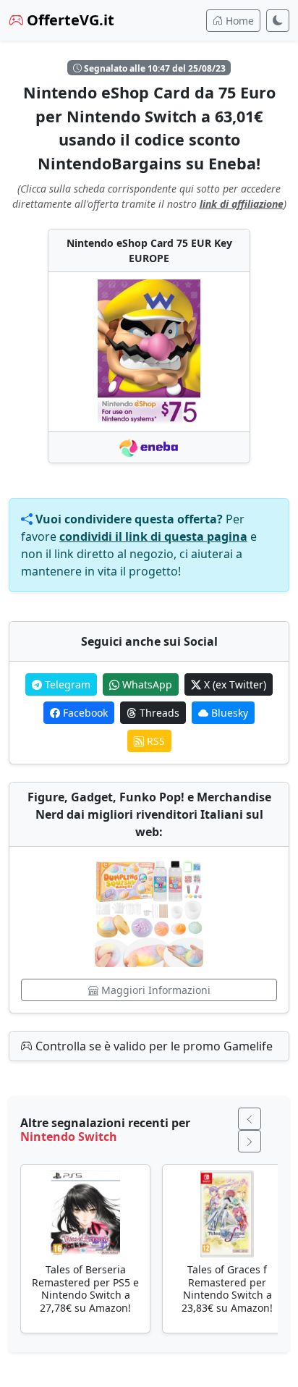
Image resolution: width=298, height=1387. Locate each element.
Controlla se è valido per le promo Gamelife (153, 1046)
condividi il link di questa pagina (153, 536)
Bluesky (228, 713)
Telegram (66, 684)
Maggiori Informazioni (154, 990)
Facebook (84, 713)
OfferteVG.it (68, 20)
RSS (154, 741)
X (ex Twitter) (233, 684)
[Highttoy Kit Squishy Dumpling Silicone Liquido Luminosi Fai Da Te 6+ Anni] (149, 913)
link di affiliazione (242, 204)
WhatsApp (145, 684)
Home (238, 21)
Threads (158, 713)
